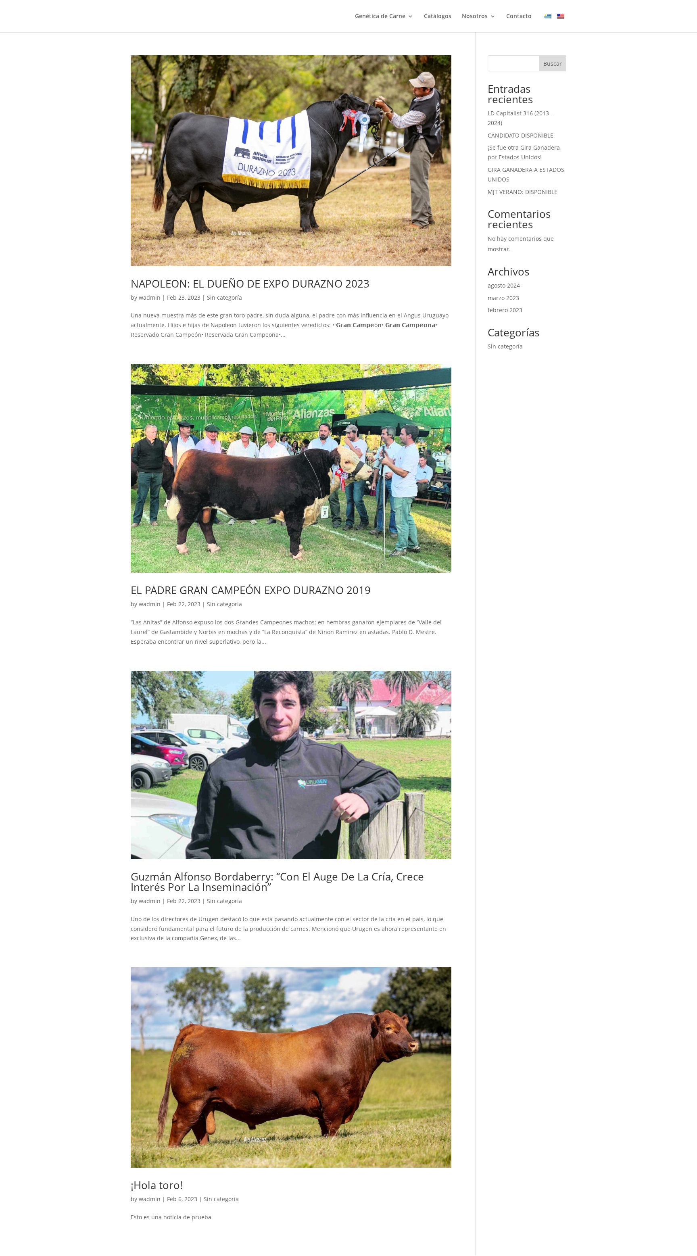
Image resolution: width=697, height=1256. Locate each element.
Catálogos (437, 16)
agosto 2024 (504, 285)
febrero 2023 (505, 310)
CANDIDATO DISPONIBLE (520, 135)
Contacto (519, 16)
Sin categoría (224, 297)
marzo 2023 (503, 298)
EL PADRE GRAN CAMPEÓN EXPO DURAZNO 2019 (251, 590)
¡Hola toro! (157, 1185)
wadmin (150, 297)
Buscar (552, 63)
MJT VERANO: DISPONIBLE (522, 192)
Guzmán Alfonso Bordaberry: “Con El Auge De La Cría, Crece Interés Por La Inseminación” (277, 881)
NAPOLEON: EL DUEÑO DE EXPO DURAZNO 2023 (250, 283)
